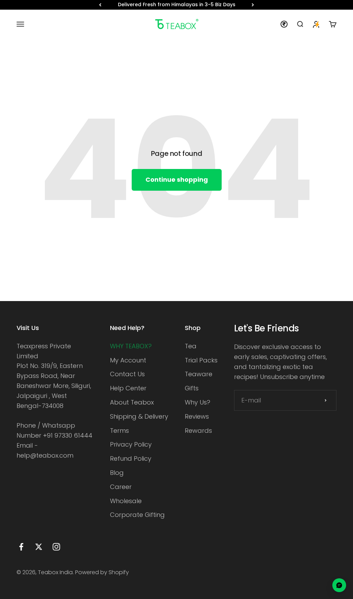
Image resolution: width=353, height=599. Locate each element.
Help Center (128, 388)
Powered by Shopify (102, 572)
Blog (117, 472)
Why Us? (197, 402)
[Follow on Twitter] (38, 546)
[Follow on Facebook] (21, 546)
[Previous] (100, 5)
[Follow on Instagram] (56, 546)
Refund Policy (130, 458)
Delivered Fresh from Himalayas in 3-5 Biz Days (176, 4)
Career (121, 486)
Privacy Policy (131, 444)
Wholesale (126, 501)
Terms (119, 430)
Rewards (198, 430)
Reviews (197, 416)
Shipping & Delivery (139, 416)
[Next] (253, 5)
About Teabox (132, 402)
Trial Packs (201, 360)
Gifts (192, 388)
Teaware (198, 374)
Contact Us (127, 374)
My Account (128, 360)
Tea (190, 346)
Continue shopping (176, 179)
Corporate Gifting (137, 514)
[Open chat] (339, 585)
